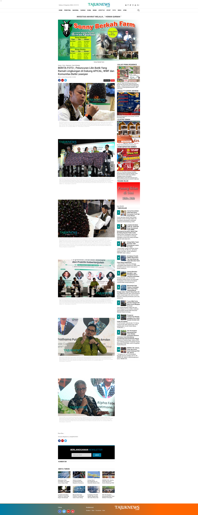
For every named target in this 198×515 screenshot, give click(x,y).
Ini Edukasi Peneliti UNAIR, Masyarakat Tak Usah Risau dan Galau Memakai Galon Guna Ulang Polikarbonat (94, 498)
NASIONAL (76, 10)
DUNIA (89, 10)
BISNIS (95, 10)
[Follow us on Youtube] (72, 511)
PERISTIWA (67, 10)
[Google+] (62, 80)
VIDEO (119, 10)
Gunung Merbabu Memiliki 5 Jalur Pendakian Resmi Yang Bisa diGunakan (133, 274)
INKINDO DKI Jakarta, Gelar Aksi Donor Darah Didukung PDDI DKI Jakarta (108, 482)
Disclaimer (98, 510)
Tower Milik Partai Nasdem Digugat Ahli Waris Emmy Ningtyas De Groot (133, 303)
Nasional (68, 65)
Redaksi (88, 510)
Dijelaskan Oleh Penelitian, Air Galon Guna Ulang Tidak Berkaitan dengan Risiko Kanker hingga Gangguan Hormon (64, 483)
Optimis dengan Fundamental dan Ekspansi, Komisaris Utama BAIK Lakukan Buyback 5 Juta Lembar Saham (78, 483)
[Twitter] (65, 80)
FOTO (114, 10)
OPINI (124, 10)
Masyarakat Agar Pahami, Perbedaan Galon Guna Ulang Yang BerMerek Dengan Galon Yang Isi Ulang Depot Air (79, 498)
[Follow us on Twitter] (64, 511)
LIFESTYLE (101, 10)
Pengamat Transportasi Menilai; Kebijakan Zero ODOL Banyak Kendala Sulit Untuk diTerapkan (128, 318)
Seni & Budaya (76, 65)
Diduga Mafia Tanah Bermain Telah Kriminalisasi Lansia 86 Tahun (133, 244)
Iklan (103, 510)
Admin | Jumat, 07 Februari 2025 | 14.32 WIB (67, 77)
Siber (93, 510)
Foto (63, 65)
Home (59, 65)
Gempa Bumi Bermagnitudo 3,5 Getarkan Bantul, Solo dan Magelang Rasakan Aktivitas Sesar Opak (94, 483)
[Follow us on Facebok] (59, 511)
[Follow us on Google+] (68, 511)
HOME (60, 10)
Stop (112, 80)
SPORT (109, 10)
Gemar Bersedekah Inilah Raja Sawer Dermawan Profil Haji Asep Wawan (133, 213)
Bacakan (107, 80)
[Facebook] (59, 80)
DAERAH (83, 10)
